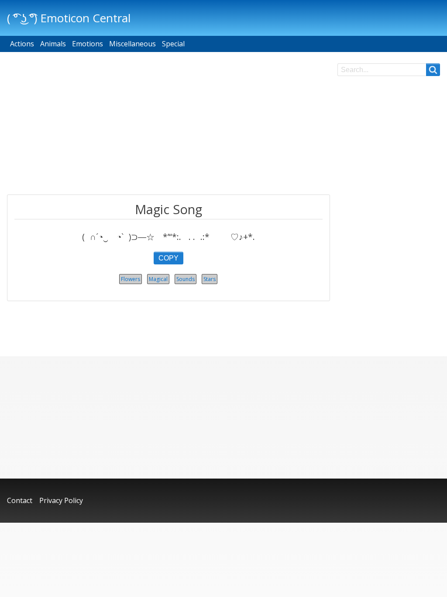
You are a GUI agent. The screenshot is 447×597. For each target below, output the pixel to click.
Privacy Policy (61, 500)
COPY (168, 258)
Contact (19, 500)
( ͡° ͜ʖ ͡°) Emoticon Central (69, 18)
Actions (22, 44)
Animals (53, 44)
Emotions (87, 44)
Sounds (185, 279)
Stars (209, 279)
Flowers (130, 279)
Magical (158, 279)
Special (173, 44)
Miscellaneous (132, 44)
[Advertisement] (168, 124)
